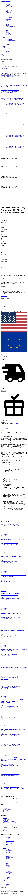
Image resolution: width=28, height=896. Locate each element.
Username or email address (6, 59)
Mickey (7, 30)
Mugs (7, 11)
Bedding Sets (8, 13)
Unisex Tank (3, 266)
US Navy (8, 44)
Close (2, 888)
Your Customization (5, 275)
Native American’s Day (10, 26)
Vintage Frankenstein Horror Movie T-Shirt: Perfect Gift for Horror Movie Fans (12, 631)
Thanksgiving (8, 19)
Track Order (5, 810)
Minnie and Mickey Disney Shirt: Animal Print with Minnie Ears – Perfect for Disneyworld (13, 730)
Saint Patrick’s (9, 17)
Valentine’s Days (9, 24)
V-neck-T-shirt (4, 259)
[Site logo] (3, 1)
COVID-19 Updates (10, 50)
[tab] (15, 428)
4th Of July (8, 20)
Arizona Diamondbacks (10, 40)
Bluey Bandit (8, 34)
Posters (7, 9)
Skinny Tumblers (9, 6)
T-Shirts (7, 5)
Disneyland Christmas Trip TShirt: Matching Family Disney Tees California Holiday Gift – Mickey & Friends (13, 701)
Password (3, 61)
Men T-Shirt (3, 224)
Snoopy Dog (8, 32)
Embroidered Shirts (10, 8)
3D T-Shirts (8, 4)
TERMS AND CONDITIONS (9, 822)
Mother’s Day (8, 23)
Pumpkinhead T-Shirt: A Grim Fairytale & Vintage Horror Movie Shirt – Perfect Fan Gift (13, 538)
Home (2, 73)
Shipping (7, 51)
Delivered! (3, 422)
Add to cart (3, 286)
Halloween (8, 16)
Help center (5, 807)
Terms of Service (6, 820)
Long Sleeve (3, 245)
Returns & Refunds (7, 809)
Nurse (7, 45)
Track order (8, 48)
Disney (7, 29)
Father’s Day (8, 22)
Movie (8, 425)
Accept (2, 892)
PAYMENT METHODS (8, 823)
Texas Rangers (9, 39)
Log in (2, 64)
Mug (1, 272)
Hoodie (2, 231)
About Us (5, 818)
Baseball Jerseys (9, 12)
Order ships (3, 390)
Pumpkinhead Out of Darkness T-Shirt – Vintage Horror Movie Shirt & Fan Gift (14, 557)
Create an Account (7, 56)
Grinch (7, 36)
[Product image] (10, 688)
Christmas (8, 18)
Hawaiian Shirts (9, 10)
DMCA (4, 813)
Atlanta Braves (9, 38)
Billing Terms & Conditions (9, 821)
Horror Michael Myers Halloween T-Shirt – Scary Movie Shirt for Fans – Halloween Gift (14, 612)
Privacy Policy (6, 819)
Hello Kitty (8, 33)
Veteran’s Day (9, 25)
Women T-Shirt (4, 252)
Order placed (3, 359)
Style (2, 217)
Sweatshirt (3, 238)
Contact (7, 52)
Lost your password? (5, 66)
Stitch (7, 31)
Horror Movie (3, 425)
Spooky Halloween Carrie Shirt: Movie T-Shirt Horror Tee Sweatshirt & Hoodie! (13, 594)
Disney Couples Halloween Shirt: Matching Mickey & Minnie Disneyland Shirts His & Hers (13, 788)
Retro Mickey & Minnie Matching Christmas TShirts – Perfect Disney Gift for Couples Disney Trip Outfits (13, 759)
